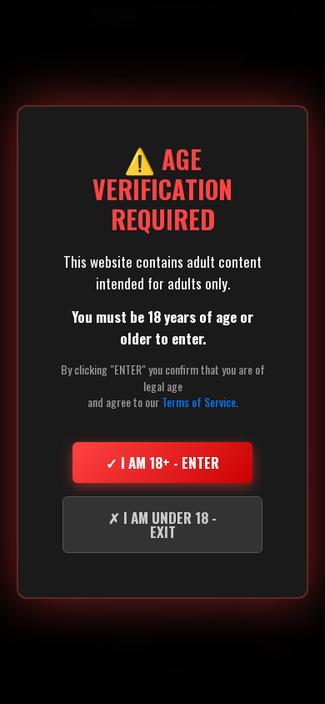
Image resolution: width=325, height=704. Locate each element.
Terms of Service (199, 401)
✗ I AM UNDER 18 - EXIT (162, 524)
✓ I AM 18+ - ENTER (162, 462)
